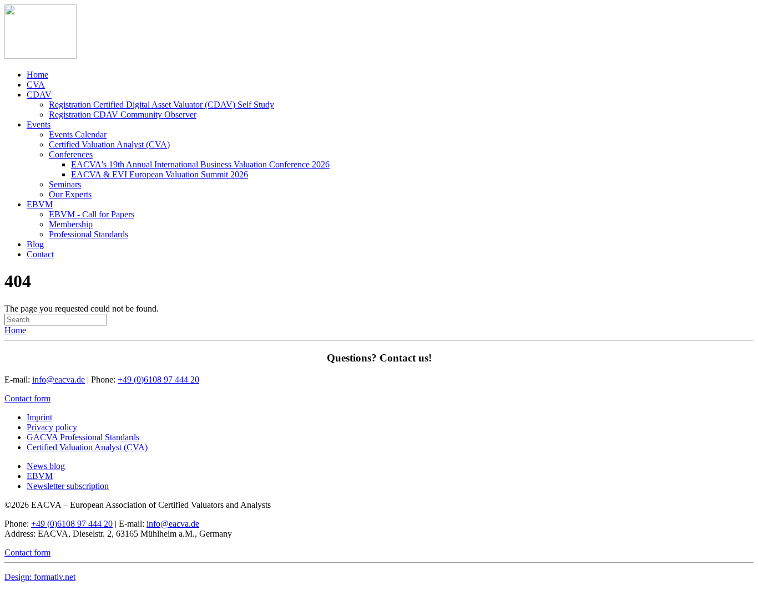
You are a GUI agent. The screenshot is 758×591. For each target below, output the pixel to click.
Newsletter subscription (68, 486)
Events (38, 124)
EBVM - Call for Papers (91, 214)
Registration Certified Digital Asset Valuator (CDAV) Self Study (161, 104)
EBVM (40, 204)
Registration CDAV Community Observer (122, 114)
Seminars (65, 184)
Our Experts (70, 194)
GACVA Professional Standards (83, 437)
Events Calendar (78, 134)
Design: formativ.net (39, 577)
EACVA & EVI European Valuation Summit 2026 (159, 174)
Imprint (39, 417)
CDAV (39, 94)
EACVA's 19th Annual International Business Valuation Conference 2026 (200, 164)
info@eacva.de (58, 379)
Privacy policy (52, 427)
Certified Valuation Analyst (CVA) (109, 144)
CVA (36, 84)
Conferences (71, 154)
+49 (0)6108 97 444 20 (158, 379)
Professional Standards (88, 234)
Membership (71, 224)
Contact (40, 254)
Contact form (27, 398)
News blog (46, 466)
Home (37, 74)
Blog (35, 244)
